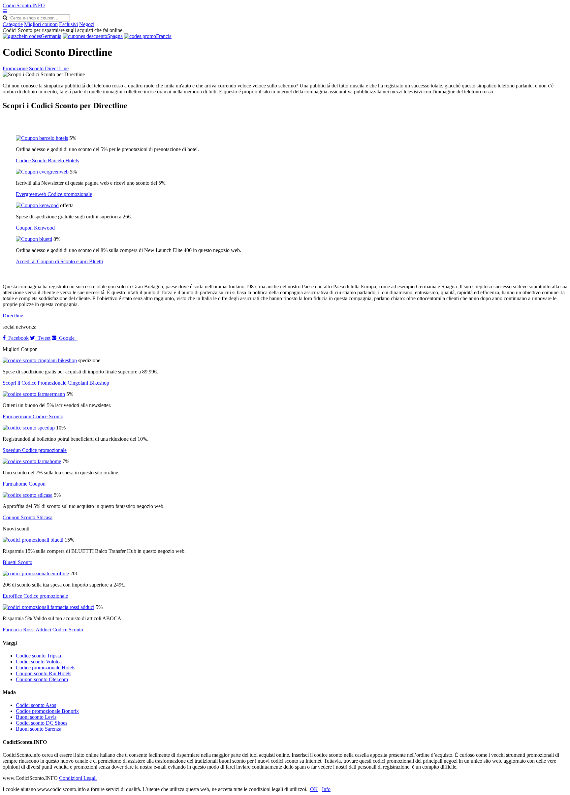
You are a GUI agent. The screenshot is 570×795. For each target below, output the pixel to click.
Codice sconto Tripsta (38, 655)
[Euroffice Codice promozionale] (36, 573)
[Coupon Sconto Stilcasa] (27, 495)
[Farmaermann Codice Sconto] (34, 394)
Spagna (115, 36)
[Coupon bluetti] (34, 239)
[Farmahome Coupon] (32, 461)
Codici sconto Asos (36, 705)
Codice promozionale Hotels (45, 667)
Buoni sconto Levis (36, 717)
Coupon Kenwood (35, 228)
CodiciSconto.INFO (24, 5)
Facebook (17, 338)
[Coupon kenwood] (37, 205)
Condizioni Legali (78, 778)
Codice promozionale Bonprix (47, 711)
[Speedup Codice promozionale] (29, 427)
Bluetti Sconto (17, 562)
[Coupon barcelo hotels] (42, 138)
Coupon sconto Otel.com (42, 679)
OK (314, 789)
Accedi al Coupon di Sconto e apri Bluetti (59, 261)
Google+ (67, 338)
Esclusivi (68, 24)
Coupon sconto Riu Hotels (43, 673)
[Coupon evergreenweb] (42, 172)
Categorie (13, 24)
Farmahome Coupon (24, 484)
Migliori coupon (41, 24)
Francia (164, 36)
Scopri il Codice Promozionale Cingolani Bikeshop (56, 383)
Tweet (42, 338)
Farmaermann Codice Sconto (33, 416)
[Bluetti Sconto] (33, 540)
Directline (13, 315)
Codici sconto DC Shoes (41, 723)
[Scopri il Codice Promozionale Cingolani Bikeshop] (40, 360)
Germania (51, 36)
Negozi (86, 24)
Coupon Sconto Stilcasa (27, 517)
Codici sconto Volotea (39, 661)
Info (326, 789)
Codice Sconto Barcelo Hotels (47, 160)
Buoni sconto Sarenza (38, 729)
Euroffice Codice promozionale (35, 596)
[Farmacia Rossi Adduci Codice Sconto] (48, 607)
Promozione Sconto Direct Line (36, 68)
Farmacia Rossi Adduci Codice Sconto (43, 629)
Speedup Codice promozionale (35, 450)
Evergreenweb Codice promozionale (54, 194)
